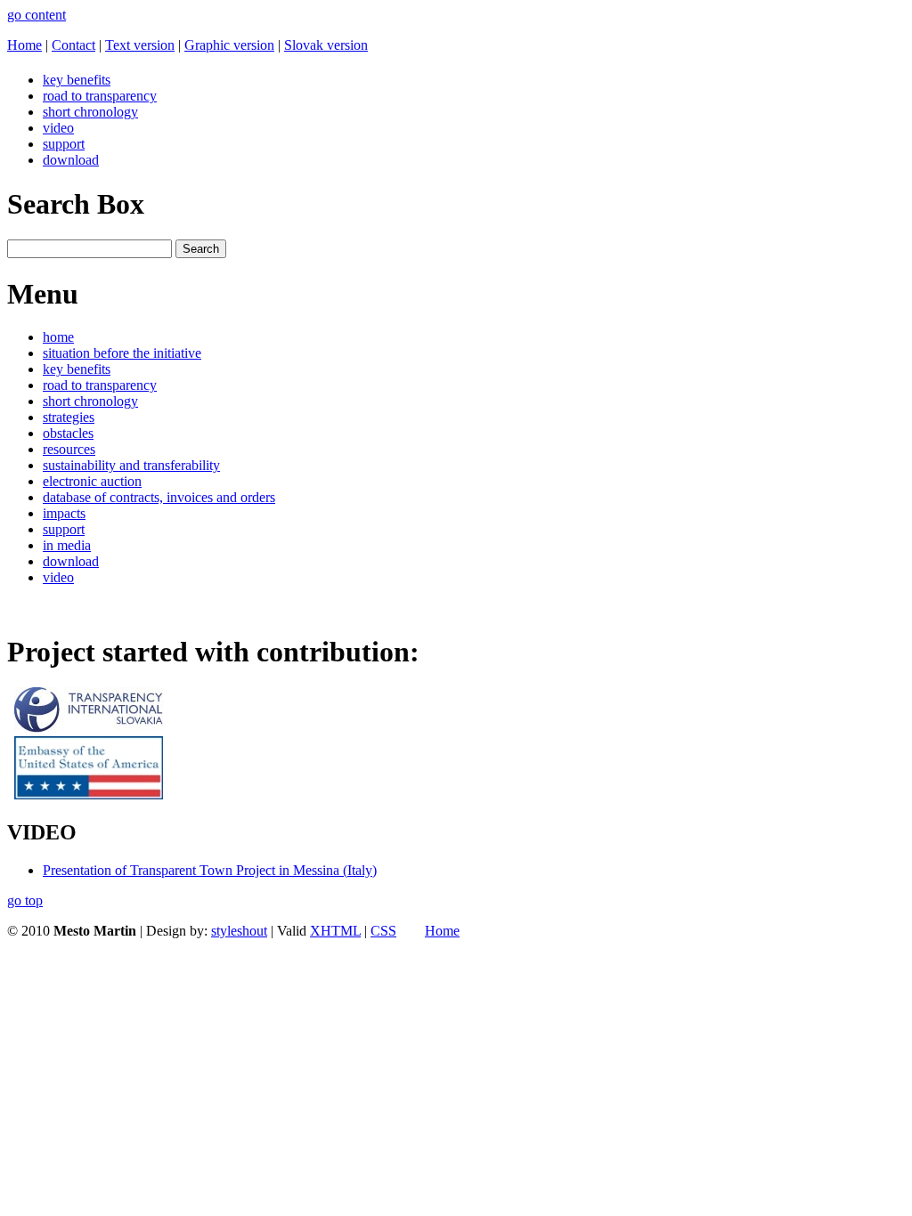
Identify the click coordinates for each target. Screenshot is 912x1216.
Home (24, 45)
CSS (383, 930)
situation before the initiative (122, 353)
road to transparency (100, 95)
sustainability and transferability (131, 465)
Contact (73, 45)
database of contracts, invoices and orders (159, 497)
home (58, 337)
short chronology (90, 111)
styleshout (239, 930)
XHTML (335, 930)
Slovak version (326, 45)
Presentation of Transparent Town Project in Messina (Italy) (210, 870)
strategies (68, 417)
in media (67, 545)
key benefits (76, 79)
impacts (64, 513)
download (71, 159)
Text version (140, 45)
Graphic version (229, 45)
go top (25, 900)
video (58, 127)
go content (36, 14)
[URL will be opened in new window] (88, 727)
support (64, 143)
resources (69, 449)
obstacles (68, 433)
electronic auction (92, 481)
